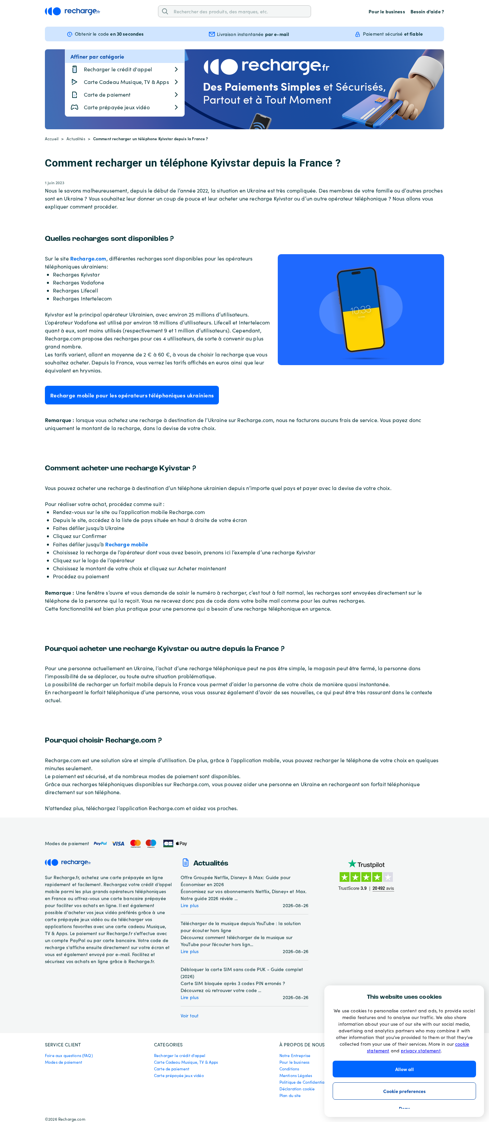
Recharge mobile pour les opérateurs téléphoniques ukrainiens (132, 395)
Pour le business (387, 11)
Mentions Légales (295, 1075)
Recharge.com (88, 258)
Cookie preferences (404, 1091)
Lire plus (190, 905)
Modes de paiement (63, 1062)
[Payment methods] (140, 843)
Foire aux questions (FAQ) (69, 1055)
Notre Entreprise (294, 1055)
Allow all (404, 1069)
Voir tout (190, 1015)
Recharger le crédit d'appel (179, 1055)
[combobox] (240, 11)
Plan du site (290, 1095)
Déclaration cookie (297, 1088)
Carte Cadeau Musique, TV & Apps (186, 1062)
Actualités (76, 138)
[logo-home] (72, 11)
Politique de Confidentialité (304, 1082)
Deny (404, 1108)
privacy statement (421, 1050)
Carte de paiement (172, 1068)
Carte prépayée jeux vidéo (179, 1075)
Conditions (289, 1068)
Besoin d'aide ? (427, 11)
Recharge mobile (126, 544)
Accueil (52, 138)
